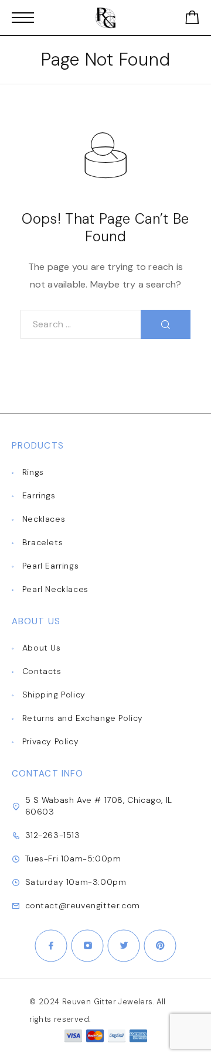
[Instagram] (87, 946)
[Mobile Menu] (23, 17)
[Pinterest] (160, 946)
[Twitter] (124, 946)
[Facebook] (51, 946)
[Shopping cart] (192, 20)
